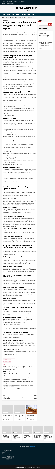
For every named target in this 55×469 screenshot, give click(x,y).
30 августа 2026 (7, 419)
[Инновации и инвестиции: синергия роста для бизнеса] (17, 430)
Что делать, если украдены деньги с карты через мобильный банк (20, 390)
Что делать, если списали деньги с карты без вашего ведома (19, 375)
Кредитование (47, 432)
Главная (3, 1)
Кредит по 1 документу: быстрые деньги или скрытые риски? (45, 47)
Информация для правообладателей (12, 1)
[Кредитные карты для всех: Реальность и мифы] (7, 409)
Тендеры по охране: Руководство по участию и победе (10, 397)
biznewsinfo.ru (27, 8)
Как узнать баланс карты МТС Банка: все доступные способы (19, 388)
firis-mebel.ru (32, 446)
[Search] (52, 14)
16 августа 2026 (32, 419)
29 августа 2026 (19, 419)
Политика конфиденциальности (8, 3)
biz (3, 419)
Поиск (40, 20)
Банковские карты (5, 20)
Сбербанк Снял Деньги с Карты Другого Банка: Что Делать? (18, 373)
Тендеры (32, 14)
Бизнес (17, 14)
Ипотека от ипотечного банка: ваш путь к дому (45, 33)
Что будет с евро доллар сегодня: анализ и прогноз (28, 397)
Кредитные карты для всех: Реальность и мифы (7, 417)
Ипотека (28, 14)
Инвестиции (23, 14)
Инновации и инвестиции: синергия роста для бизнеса (44, 36)
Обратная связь (24, 1)
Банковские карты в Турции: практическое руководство (31, 417)
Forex (4, 14)
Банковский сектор (10, 14)
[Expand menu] (5, 14)
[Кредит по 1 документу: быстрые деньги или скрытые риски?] (48, 430)
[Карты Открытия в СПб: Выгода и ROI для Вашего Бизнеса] (19, 409)
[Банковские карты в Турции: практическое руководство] (31, 409)
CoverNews (32, 467)
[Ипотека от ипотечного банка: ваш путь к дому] (6, 430)
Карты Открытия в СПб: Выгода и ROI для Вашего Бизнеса (19, 417)
